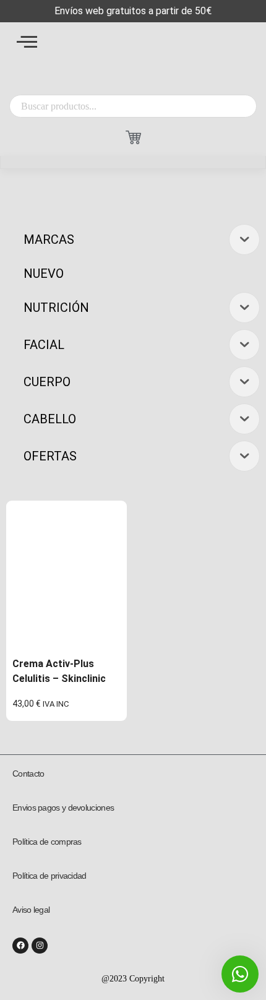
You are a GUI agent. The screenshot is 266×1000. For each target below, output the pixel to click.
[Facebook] (20, 946)
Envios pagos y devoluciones (63, 807)
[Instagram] (40, 946)
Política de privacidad (49, 876)
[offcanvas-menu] (26, 41)
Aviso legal (30, 910)
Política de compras (47, 842)
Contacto (28, 773)
